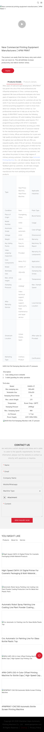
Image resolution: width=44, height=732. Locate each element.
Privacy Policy (35, 728)
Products (6, 540)
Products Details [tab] (14, 82)
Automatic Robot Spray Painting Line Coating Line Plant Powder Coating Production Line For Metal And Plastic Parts (21, 606)
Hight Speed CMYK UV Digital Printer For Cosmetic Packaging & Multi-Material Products (20, 572)
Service (22, 540)
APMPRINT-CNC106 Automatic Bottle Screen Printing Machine (19, 708)
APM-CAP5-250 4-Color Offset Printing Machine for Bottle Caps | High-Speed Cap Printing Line (21, 674)
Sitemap (23, 728)
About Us (14, 540)
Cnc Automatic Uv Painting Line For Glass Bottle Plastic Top (20, 639)
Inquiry (7, 71)
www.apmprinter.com (33, 724)
